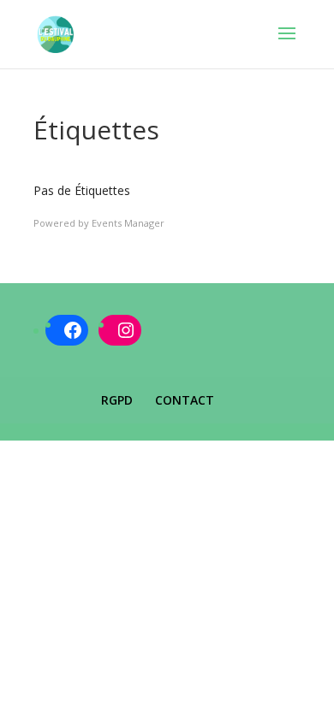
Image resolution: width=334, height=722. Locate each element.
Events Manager (128, 222)
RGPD (117, 400)
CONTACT (184, 400)
